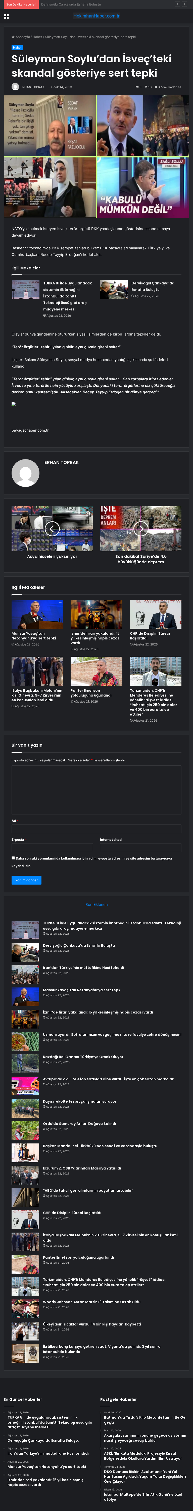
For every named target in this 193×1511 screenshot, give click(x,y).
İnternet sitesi (111, 839)
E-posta (19, 839)
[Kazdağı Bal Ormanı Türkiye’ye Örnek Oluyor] (25, 1063)
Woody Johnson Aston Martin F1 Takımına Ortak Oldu (91, 1301)
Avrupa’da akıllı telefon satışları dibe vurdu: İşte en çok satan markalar (108, 1079)
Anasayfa (22, 37)
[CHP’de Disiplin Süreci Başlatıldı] (155, 614)
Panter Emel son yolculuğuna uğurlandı (91, 693)
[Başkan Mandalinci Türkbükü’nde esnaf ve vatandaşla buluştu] (25, 1152)
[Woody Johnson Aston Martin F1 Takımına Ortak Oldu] (25, 1308)
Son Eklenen (96, 904)
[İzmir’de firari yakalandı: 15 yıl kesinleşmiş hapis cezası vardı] (96, 614)
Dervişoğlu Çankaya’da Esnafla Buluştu (79, 945)
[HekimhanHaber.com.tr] (96, 16)
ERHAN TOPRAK (32, 87)
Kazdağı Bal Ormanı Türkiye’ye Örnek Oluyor (83, 1056)
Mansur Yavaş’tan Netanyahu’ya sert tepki (34, 636)
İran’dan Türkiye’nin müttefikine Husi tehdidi (75, 4)
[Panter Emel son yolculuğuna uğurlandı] (96, 671)
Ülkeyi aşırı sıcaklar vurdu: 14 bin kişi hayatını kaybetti (92, 1324)
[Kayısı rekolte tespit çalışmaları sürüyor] (25, 1108)
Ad (15, 821)
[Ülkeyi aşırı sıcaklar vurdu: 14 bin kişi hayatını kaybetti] (25, 1331)
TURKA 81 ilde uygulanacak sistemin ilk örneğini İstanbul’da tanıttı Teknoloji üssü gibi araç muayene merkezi (67, 296)
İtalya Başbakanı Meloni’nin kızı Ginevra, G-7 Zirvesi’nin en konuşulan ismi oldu (37, 695)
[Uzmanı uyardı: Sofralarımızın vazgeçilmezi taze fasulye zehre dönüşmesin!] (25, 1041)
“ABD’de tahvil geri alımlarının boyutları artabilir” (88, 1190)
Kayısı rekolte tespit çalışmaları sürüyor (79, 1101)
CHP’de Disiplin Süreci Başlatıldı (150, 636)
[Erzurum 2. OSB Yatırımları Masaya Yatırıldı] (25, 1175)
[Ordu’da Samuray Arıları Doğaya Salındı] (25, 1130)
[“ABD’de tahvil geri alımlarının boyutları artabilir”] (25, 1197)
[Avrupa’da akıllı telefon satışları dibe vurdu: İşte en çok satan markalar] (25, 1086)
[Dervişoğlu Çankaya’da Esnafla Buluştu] (114, 289)
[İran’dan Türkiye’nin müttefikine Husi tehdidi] (25, 974)
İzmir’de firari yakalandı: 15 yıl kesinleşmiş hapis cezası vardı (96, 638)
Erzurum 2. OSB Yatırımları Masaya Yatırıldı (82, 1168)
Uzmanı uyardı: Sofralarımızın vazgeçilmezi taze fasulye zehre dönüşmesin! (112, 1034)
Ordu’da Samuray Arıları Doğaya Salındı (79, 1123)
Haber (37, 37)
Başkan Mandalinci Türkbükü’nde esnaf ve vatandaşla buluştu (100, 1145)
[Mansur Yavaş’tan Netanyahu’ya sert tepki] (37, 614)
